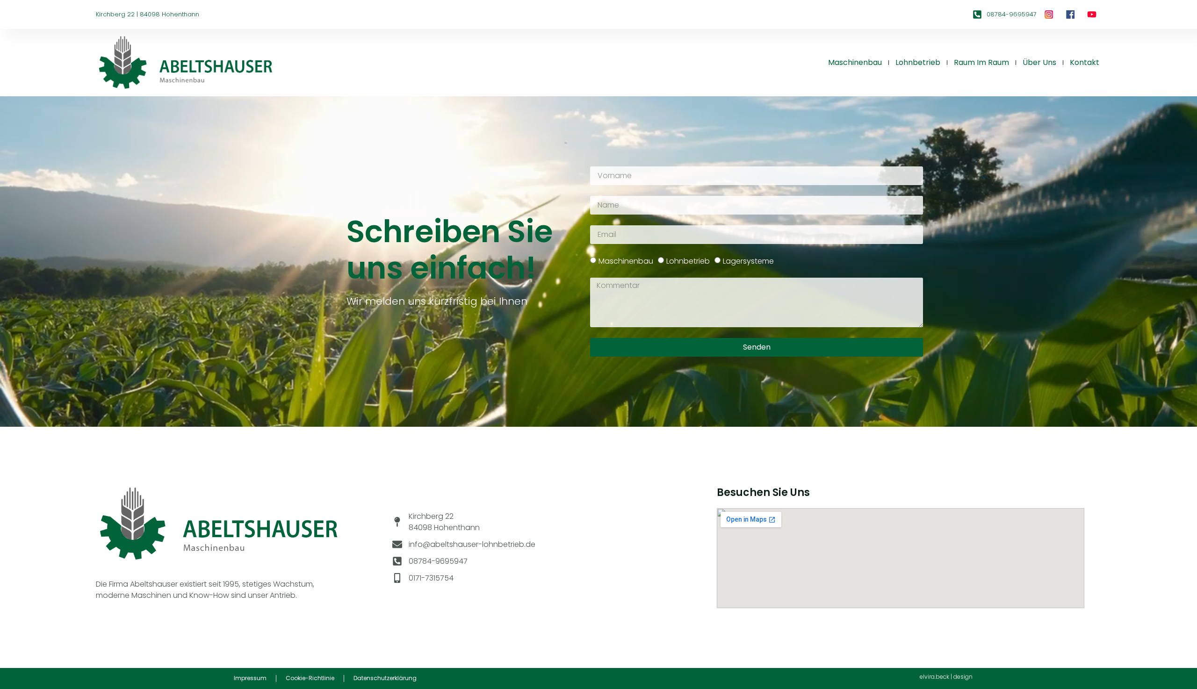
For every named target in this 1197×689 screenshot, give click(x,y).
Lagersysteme (748, 261)
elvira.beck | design (946, 677)
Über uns (1039, 62)
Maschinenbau (855, 62)
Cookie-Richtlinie (310, 678)
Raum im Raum (981, 62)
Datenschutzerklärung (385, 678)
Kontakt (1084, 62)
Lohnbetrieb (917, 62)
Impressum (250, 678)
